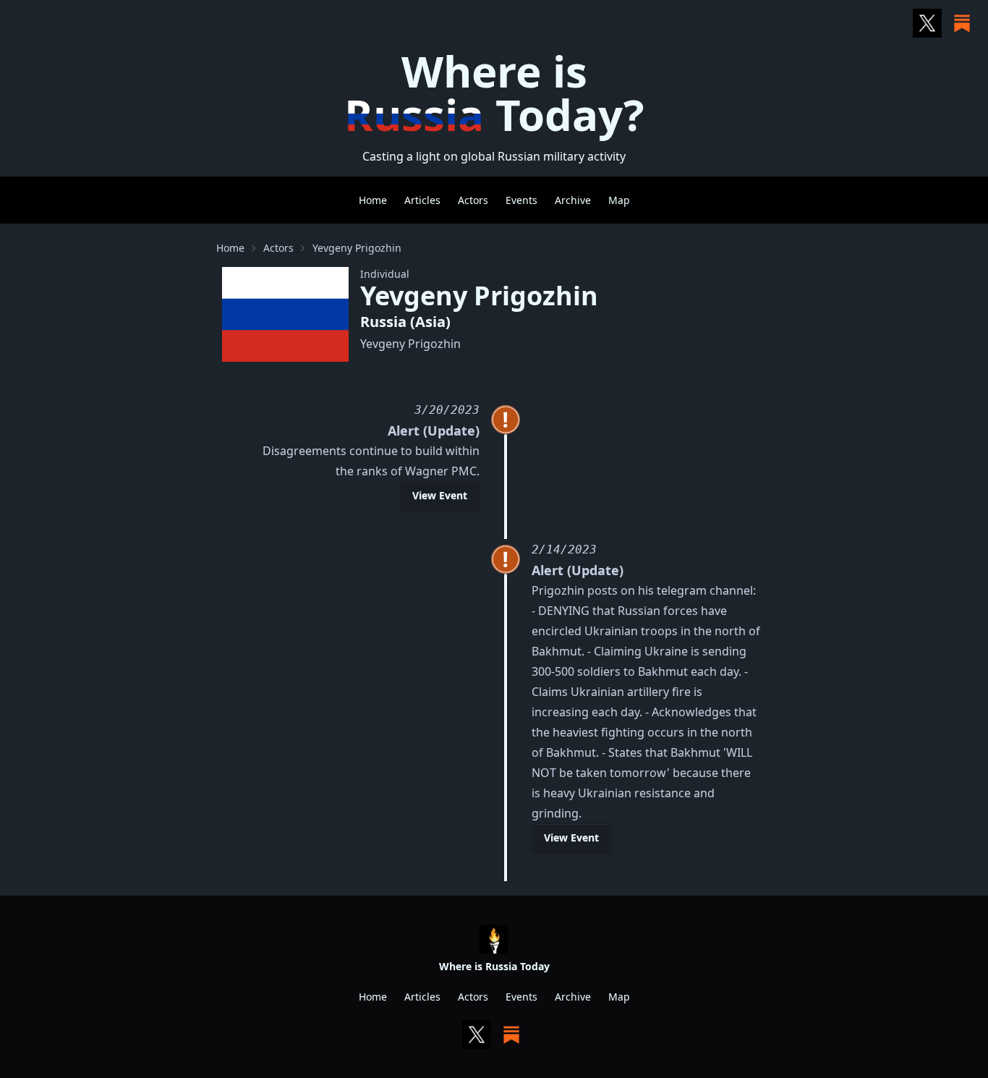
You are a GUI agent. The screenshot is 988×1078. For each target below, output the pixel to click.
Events (521, 200)
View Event (439, 495)
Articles (422, 200)
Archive (573, 200)
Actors (473, 200)
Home (373, 200)
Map (619, 200)
